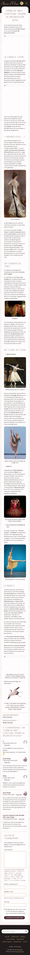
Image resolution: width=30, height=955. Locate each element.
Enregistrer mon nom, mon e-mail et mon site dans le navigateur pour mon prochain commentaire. (16, 911)
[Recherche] (26, 931)
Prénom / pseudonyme (11, 884)
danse (22, 705)
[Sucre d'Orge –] (10, 3)
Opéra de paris (17, 709)
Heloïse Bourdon (15, 707)
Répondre (7, 745)
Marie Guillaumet (19, 951)
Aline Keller (20, 949)
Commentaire (8, 849)
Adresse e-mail (9, 891)
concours (16, 705)
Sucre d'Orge (7, 758)
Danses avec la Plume (19, 642)
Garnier (7, 707)
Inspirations (23, 703)
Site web (6, 902)
